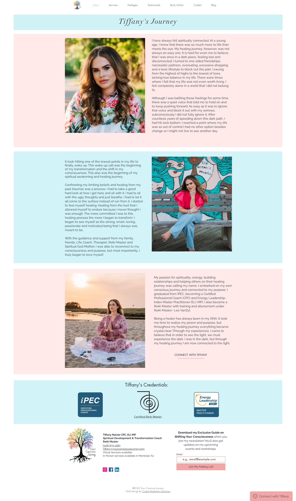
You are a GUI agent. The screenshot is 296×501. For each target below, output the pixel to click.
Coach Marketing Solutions (156, 491)
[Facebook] (111, 469)
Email (179, 454)
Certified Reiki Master (148, 416)
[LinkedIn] (117, 469)
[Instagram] (105, 469)
